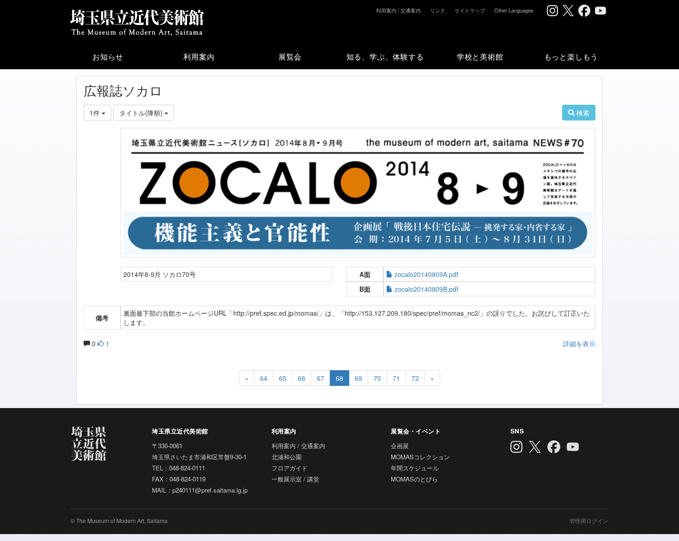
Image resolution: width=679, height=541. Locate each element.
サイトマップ (470, 10)
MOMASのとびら (414, 479)
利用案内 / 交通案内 (398, 10)
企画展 (400, 445)
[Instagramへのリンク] (552, 10)
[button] (108, 56)
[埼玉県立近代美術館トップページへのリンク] (136, 20)
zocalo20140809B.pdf (426, 289)
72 (415, 378)
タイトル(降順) (141, 112)
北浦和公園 (287, 456)
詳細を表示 (579, 343)
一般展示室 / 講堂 (295, 479)
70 (377, 378)
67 (320, 378)
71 (396, 378)
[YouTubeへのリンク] (600, 10)
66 (301, 378)
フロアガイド (290, 467)
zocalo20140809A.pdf (426, 274)
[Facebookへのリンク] (584, 11)
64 (263, 378)
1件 (96, 112)
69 (358, 378)
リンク (437, 10)
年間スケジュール (415, 467)
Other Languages (514, 10)
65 (282, 378)
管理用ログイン (589, 520)
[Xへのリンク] (568, 10)
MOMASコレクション (420, 456)
